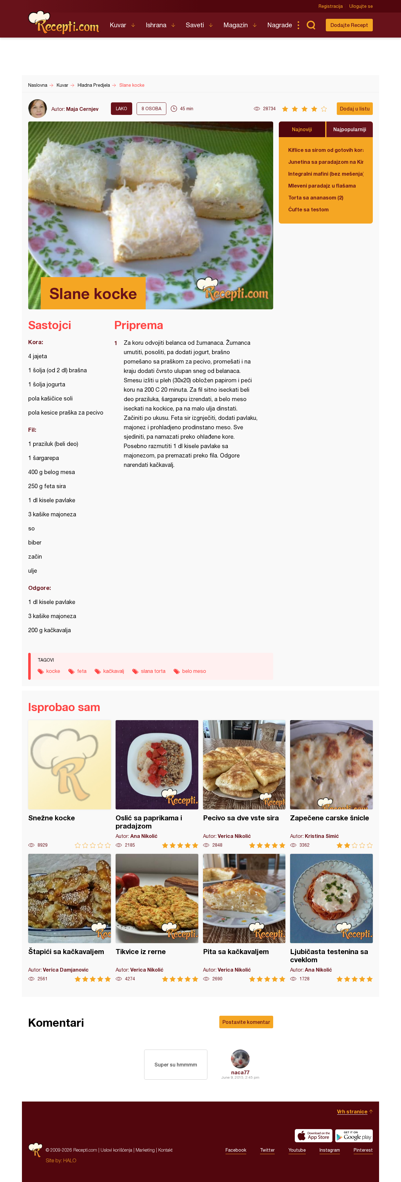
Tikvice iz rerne (157, 918)
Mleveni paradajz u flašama (322, 185)
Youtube (297, 1150)
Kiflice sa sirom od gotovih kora (325, 150)
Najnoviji (302, 129)
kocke (53, 671)
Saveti (195, 24)
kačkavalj (113, 671)
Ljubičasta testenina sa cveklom (331, 918)
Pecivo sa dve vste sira (244, 784)
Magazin (235, 24)
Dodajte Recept (349, 25)
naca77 (240, 1072)
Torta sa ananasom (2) (315, 197)
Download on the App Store (313, 1135)
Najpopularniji (349, 129)
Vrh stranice (352, 1111)
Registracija (331, 6)
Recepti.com (64, 22)
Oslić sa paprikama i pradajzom (157, 784)
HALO (69, 1160)
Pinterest (363, 1150)
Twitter (267, 1150)
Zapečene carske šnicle (331, 784)
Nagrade (279, 24)
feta (81, 671)
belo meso (194, 671)
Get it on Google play (354, 1135)
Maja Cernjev (82, 109)
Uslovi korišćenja (116, 1150)
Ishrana (156, 24)
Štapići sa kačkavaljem (69, 918)
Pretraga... (310, 25)
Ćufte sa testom (308, 209)
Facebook (236, 1150)
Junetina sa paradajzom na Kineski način (325, 162)
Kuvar (118, 24)
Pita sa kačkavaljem (244, 918)
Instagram (330, 1150)
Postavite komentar (246, 1022)
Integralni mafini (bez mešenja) (325, 174)
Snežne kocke (69, 784)
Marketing (145, 1150)
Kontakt (165, 1150)
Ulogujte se (361, 6)
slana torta (153, 671)
